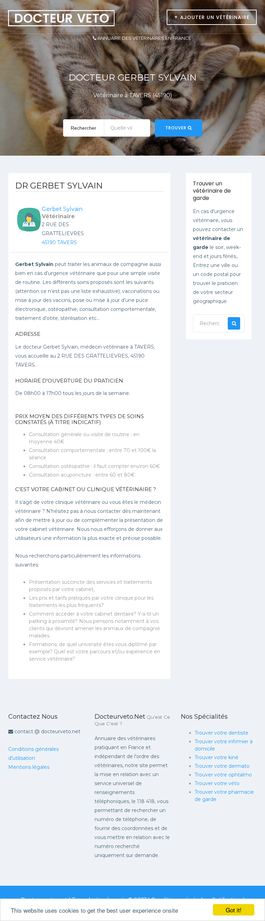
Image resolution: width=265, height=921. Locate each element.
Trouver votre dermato (222, 766)
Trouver (176, 128)
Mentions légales (28, 767)
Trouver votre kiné (216, 757)
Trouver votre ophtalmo (223, 775)
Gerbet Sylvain (62, 209)
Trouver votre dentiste (221, 733)
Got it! (234, 909)
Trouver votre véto (217, 783)
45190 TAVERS (59, 242)
